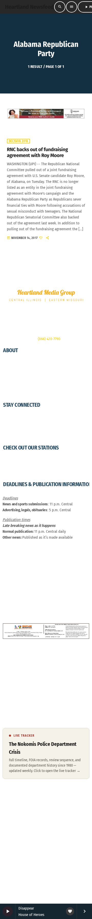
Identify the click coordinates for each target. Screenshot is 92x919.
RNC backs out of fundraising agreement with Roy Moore (37, 153)
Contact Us (11, 436)
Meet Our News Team (19, 364)
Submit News (13, 430)
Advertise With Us (16, 375)
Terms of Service (56, 844)
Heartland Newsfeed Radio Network (30, 461)
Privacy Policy (13, 393)
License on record (62, 810)
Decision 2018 (18, 141)
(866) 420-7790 (49, 339)
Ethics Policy (12, 381)
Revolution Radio (16, 467)
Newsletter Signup (17, 418)
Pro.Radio (17, 826)
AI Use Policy (13, 387)
